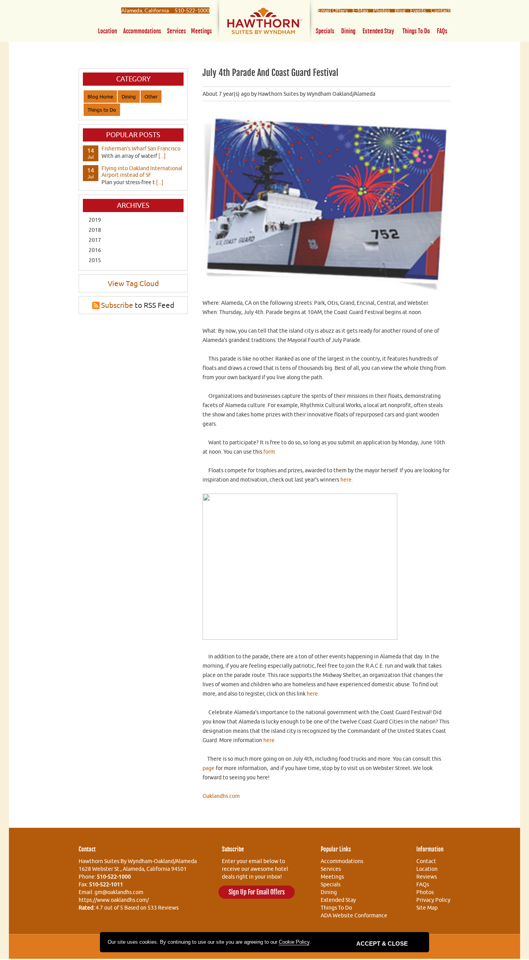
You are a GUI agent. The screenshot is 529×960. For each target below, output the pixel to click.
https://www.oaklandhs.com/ (114, 900)
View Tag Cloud (133, 283)
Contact (440, 10)
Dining (348, 31)
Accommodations (142, 31)
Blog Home (100, 96)
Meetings (201, 31)
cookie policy (294, 942)
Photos (381, 10)
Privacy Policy (433, 900)
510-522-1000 (192, 10)
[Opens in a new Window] (264, 22)
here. (347, 480)
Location (107, 31)
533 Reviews (163, 908)
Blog (400, 10)
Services (176, 31)
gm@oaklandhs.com (118, 892)
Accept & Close (382, 943)
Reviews (426, 877)
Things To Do (336, 908)
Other (151, 96)
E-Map (360, 10)
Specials (325, 31)
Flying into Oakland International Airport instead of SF (141, 171)
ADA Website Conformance (354, 915)
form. (269, 452)
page (209, 768)
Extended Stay (378, 31)
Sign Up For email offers (256, 892)
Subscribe (117, 305)
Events (418, 10)
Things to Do (416, 31)
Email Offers (333, 10)
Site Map (427, 908)
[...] (162, 156)
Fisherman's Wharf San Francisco (140, 148)
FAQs (442, 31)
